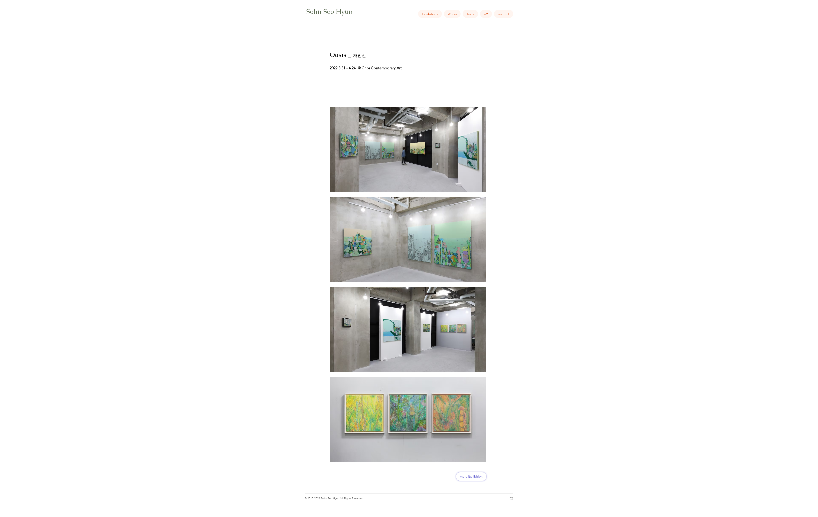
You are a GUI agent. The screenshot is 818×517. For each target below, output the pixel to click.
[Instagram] (511, 499)
